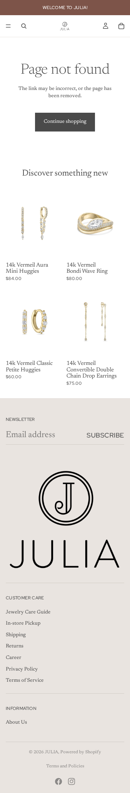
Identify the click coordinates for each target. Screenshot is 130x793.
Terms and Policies (65, 766)
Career (13, 657)
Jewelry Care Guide (28, 612)
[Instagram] (71, 781)
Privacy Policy (22, 669)
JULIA (51, 752)
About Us (16, 722)
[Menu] (8, 26)
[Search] (24, 26)
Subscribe (105, 435)
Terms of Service (25, 681)
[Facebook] (58, 781)
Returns (14, 646)
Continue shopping (65, 121)
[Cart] (121, 26)
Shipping (16, 635)
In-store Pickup (23, 623)
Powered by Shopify (80, 752)
